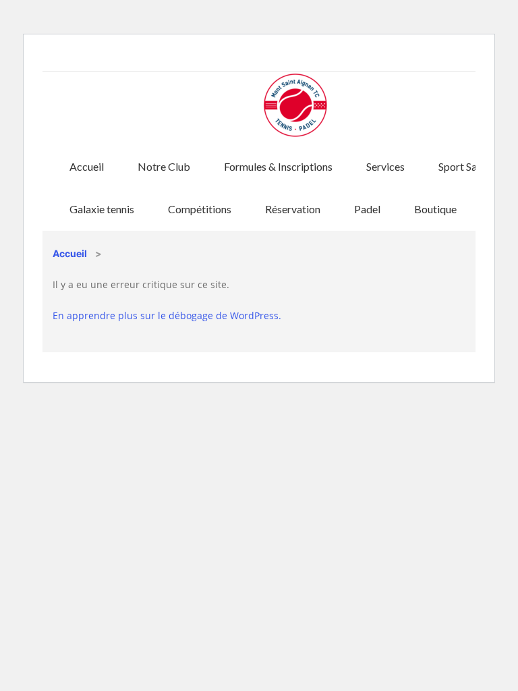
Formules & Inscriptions (278, 166)
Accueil (86, 166)
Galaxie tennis (101, 208)
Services (385, 166)
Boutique (435, 208)
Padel (367, 208)
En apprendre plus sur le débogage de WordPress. (167, 315)
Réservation (292, 208)
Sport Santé (465, 166)
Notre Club (164, 166)
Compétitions (199, 208)
